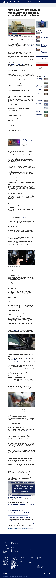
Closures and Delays (5, 561)
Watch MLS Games (39, 567)
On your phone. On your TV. (40, 20)
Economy (21, 560)
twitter (51, 573)
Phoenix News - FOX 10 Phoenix (14, 553)
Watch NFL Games (39, 557)
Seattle (15, 528)
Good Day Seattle (32, 536)
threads (49, 573)
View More (46, 76)
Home (4, 536)
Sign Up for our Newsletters (5, 540)
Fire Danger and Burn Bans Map (6, 564)
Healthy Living (22, 547)
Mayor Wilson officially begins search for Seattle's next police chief (39, 90)
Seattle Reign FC (13, 562)
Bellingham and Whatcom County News (14, 547)
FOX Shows (4, 544)
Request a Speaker (5, 547)
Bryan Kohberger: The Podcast (31, 562)
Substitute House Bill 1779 (12, 381)
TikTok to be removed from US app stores (15, 510)
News (20, 528)
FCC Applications (5, 552)
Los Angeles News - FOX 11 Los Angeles (14, 551)
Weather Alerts (5, 560)
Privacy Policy (43, 69)
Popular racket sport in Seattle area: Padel (39, 104)
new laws (18, 39)
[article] (14, 142)
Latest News (38, 76)
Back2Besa (30, 549)
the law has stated (17, 330)
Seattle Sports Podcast (32, 559)
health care (26, 43)
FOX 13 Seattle (13, 17)
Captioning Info (5, 549)
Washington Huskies (14, 563)
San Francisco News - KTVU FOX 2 (14, 550)
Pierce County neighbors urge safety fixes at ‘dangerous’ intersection (39, 79)
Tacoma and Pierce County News (15, 542)
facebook (46, 573)
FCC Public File (5, 550)
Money (21, 556)
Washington (17, 17)
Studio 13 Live (39, 536)
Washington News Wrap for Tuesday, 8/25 (39, 111)
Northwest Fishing (13, 569)
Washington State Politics (27, 528)
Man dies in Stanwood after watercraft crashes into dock (40, 93)
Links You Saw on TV (5, 542)
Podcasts (30, 556)
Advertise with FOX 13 (6, 548)
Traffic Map (4, 558)
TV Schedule (4, 543)
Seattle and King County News (14, 540)
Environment (21, 548)
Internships (4, 546)
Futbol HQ (12, 568)
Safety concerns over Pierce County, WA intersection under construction (39, 100)
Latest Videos (38, 98)
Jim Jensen (9, 17)
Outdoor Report (31, 546)
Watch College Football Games (40, 559)
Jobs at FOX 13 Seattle (6, 545)
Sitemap (21, 552)
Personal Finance (22, 557)
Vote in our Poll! (38, 73)
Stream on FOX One (41, 556)
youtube (42, 573)
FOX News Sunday (22, 551)
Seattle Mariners (13, 558)
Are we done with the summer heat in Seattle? (39, 115)
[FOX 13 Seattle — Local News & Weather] (5, 2)
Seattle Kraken (13, 561)
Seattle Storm (13, 560)
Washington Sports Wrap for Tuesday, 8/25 (39, 107)
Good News (21, 549)
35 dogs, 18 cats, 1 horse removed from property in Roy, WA (18, 512)
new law (26, 430)
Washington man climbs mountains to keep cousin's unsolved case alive (39, 86)
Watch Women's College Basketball (40, 565)
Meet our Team (5, 541)
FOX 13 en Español (22, 550)
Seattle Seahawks (13, 557)
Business (21, 559)
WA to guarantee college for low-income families (15, 497)
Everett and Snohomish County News (14, 544)
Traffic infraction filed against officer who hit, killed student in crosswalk (28, 140)
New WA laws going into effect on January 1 (14, 35)
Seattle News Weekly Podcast (31, 558)
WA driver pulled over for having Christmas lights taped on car (19, 517)
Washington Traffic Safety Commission (16, 64)
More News (22, 536)
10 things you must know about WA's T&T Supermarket (18, 514)
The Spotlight (48, 536)
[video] (46, 101)
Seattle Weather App (5, 559)
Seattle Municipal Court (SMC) (17, 361)
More (40, 1)
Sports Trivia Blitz (13, 567)
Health (21, 546)
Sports (12, 556)
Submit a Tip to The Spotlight (48, 544)
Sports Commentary (14, 566)
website (24, 217)
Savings (21, 561)
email (52, 573)
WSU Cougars (13, 564)
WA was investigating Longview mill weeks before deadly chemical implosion (39, 83)
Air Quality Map (5, 562)
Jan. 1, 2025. (14, 359)
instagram (44, 573)
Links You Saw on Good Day (32, 548)
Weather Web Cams (5, 557)
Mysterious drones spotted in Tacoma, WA (15, 508)
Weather (4, 556)
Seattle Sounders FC (14, 559)
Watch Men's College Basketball (40, 563)
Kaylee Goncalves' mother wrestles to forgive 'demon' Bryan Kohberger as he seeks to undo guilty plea (44, 51)
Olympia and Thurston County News (14, 545)
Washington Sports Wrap (14, 565)
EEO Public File (5, 551)
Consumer (21, 558)
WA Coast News (13, 548)
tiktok (47, 573)
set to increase (26, 358)
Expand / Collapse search (52, 1)
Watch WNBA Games (40, 566)
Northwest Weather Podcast (31, 560)
